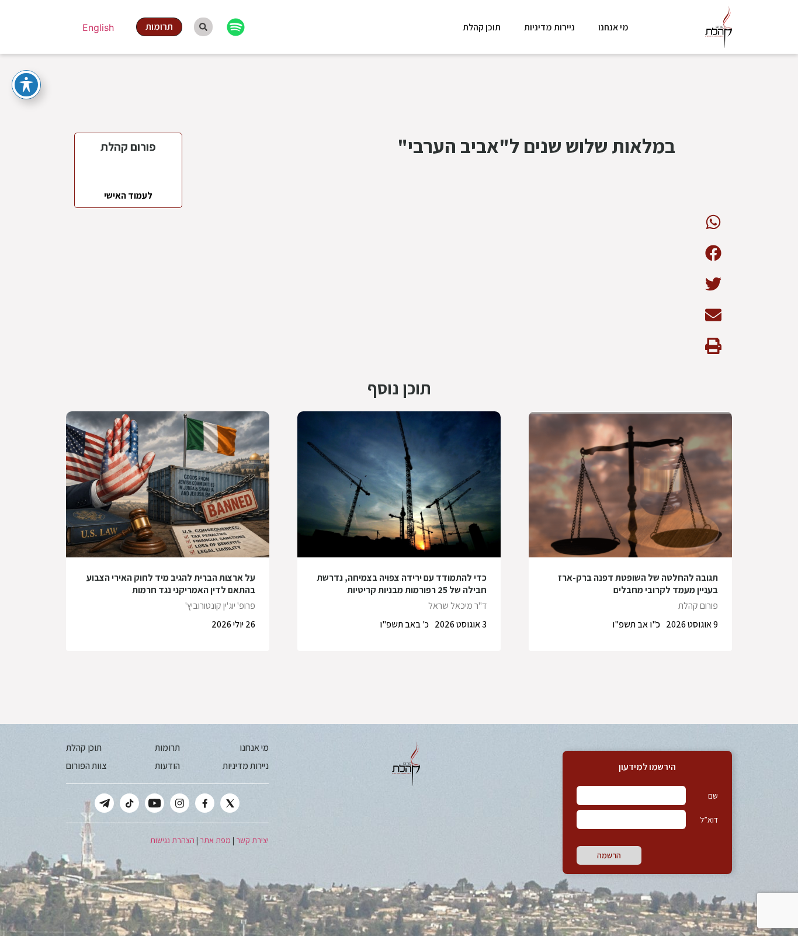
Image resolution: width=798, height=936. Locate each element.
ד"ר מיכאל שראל (457, 605)
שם (713, 796)
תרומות (167, 747)
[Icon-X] (230, 803)
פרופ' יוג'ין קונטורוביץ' (220, 605)
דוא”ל (709, 819)
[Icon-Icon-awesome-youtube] (154, 803)
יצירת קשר (252, 840)
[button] (713, 222)
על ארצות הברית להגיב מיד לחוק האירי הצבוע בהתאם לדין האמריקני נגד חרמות (170, 583)
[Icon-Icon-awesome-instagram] (179, 803)
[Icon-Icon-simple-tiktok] (129, 803)
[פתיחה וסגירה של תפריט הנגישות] (26, 85)
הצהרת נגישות (172, 840)
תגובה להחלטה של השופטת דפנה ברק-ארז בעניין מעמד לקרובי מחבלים (638, 583)
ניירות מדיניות (549, 27)
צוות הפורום (86, 766)
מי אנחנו (613, 27)
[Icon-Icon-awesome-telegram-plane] (104, 803)
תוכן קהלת (482, 27)
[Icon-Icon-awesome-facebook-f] (204, 803)
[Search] (203, 27)
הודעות (167, 766)
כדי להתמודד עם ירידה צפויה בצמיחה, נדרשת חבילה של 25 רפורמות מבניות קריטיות (402, 583)
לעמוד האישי (128, 195)
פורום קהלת (698, 605)
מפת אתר (215, 840)
